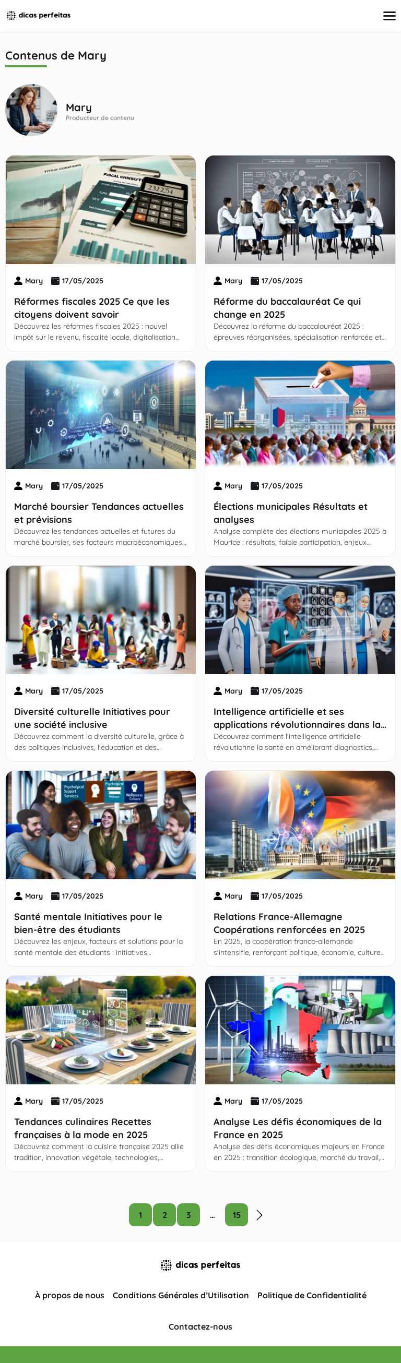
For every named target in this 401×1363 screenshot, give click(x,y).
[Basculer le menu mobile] (389, 15)
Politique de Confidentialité (312, 1295)
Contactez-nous (200, 1326)
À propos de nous (69, 1295)
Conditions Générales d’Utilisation (181, 1295)
